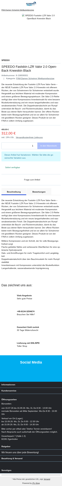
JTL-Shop (36, 483)
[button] (54, 3)
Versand (47, 479)
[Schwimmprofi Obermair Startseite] (31, 3)
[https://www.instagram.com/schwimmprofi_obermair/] (34, 374)
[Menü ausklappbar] (2, 3)
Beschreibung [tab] (14, 192)
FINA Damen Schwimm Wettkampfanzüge (35, 78)
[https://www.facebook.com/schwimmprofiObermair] (25, 374)
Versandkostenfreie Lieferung (29, 137)
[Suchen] (8, 3)
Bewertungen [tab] (39, 192)
